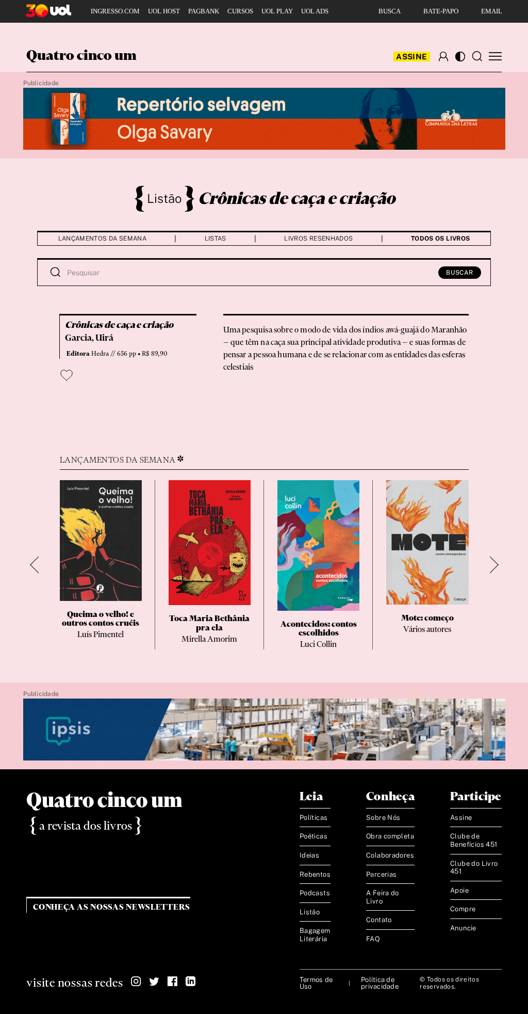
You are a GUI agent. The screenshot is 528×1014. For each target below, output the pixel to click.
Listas (215, 238)
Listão (164, 198)
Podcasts (315, 893)
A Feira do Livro (382, 897)
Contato (379, 920)
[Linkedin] (190, 981)
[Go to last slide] (38, 565)
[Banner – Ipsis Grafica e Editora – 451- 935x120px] (264, 730)
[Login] (443, 56)
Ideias (309, 855)
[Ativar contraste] (460, 56)
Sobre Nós (383, 817)
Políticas (314, 817)
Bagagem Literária (315, 935)
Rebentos (315, 874)
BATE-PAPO (440, 11)
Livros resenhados (318, 238)
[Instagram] (136, 981)
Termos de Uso (316, 983)
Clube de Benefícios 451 (473, 840)
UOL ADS (314, 11)
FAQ (373, 939)
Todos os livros (440, 238)
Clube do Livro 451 (474, 868)
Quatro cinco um (81, 56)
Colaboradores (390, 855)
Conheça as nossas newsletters (111, 907)
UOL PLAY (277, 11)
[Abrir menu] (495, 56)
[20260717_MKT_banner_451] (264, 119)
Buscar (459, 272)
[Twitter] (154, 981)
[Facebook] (172, 981)
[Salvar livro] (66, 375)
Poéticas (313, 836)
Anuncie (463, 928)
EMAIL (491, 11)
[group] (101, 564)
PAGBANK (203, 11)
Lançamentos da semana (102, 238)
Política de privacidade (380, 983)
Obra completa (390, 836)
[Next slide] (490, 565)
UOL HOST (164, 11)
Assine (411, 56)
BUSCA (389, 11)
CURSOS (240, 11)
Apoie (459, 890)
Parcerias (381, 874)
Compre (462, 909)
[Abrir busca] (477, 56)
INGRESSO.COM (115, 11)
